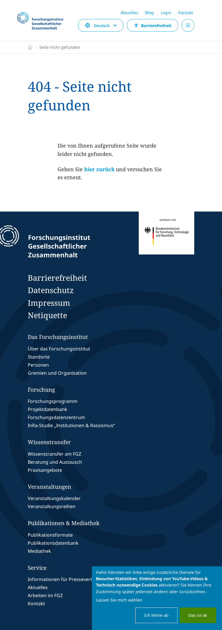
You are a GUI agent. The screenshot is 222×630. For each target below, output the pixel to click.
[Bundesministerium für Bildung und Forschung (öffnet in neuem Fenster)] (166, 241)
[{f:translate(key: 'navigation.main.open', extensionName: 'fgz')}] (188, 25)
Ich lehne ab (156, 615)
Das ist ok (197, 615)
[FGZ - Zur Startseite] (42, 21)
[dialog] (157, 598)
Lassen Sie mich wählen (119, 600)
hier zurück (99, 169)
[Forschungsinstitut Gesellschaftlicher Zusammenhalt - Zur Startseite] (70, 241)
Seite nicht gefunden (59, 47)
